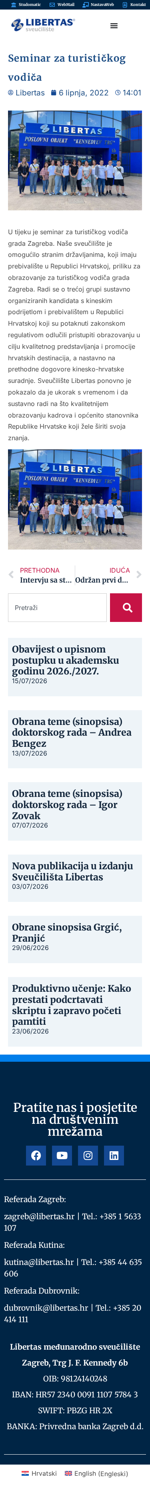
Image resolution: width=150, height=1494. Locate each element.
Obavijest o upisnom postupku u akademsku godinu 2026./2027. (65, 660)
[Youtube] (62, 1156)
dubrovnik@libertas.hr (46, 1308)
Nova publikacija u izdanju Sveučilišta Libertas (72, 871)
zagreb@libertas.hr (39, 1216)
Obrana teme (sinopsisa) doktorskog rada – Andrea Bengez (72, 732)
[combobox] (57, 607)
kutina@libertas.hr (39, 1262)
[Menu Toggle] (114, 25)
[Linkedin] (114, 1156)
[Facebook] (36, 1156)
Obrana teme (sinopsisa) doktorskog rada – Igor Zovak (67, 804)
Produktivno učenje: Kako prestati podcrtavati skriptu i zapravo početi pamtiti (71, 1005)
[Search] (126, 607)
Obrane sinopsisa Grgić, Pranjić (67, 932)
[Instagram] (88, 1156)
